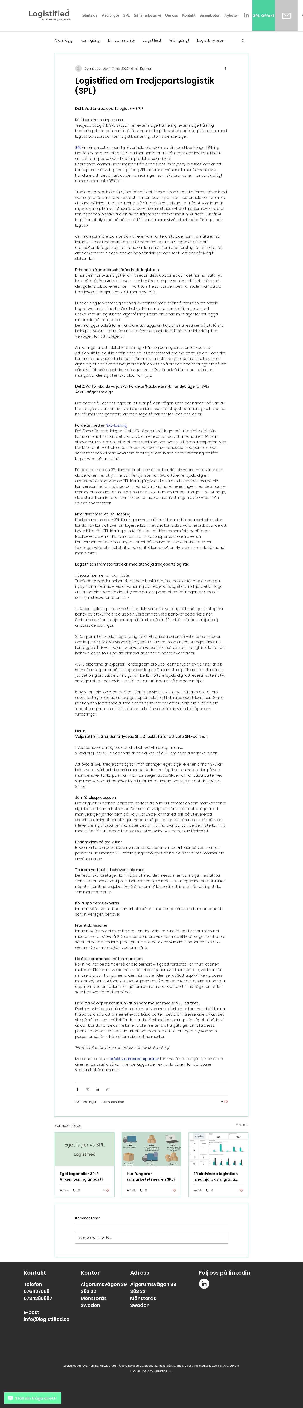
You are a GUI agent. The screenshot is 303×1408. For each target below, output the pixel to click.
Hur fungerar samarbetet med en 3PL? (151, 1176)
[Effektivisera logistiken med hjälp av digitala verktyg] (218, 1149)
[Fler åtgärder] (225, 68)
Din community (121, 40)
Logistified (152, 40)
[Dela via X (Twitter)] (87, 1089)
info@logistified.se (46, 1319)
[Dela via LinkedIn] (97, 1089)
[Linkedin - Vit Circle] (204, 1284)
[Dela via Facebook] (77, 1089)
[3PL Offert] (286, 15)
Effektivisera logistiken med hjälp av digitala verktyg (216, 1176)
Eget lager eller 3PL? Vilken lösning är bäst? (81, 1176)
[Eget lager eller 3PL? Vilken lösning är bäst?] (84, 1149)
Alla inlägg (64, 40)
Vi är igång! (179, 40)
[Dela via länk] (107, 1089)
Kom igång (90, 40)
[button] (243, 40)
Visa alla (242, 1125)
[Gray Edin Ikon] (246, 15)
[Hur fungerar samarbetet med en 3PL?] (151, 1149)
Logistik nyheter (211, 40)
